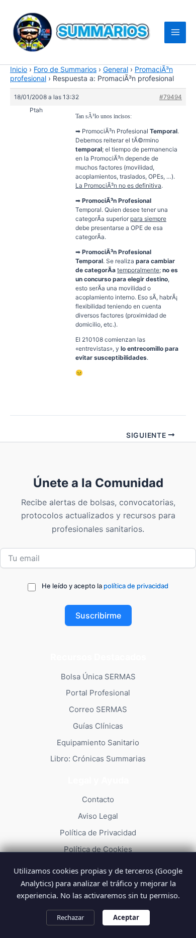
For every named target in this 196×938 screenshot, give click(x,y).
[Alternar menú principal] (175, 32)
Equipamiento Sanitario (98, 742)
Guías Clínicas (98, 726)
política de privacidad (136, 586)
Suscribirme (98, 615)
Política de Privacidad (98, 832)
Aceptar (126, 917)
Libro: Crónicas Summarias (98, 758)
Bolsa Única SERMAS (98, 676)
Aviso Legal (98, 816)
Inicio (18, 69)
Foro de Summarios (65, 69)
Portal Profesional (98, 692)
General (115, 69)
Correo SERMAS (98, 709)
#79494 (170, 97)
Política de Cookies (98, 849)
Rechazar (70, 917)
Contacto (98, 799)
